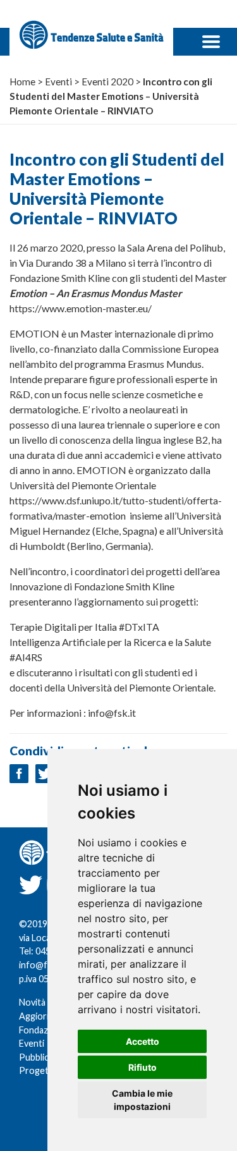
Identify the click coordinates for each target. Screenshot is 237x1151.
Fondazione (42, 1030)
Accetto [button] (142, 1041)
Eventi (31, 1043)
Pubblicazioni (45, 1057)
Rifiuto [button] (142, 1067)
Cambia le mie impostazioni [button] (142, 1100)
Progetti (36, 1070)
